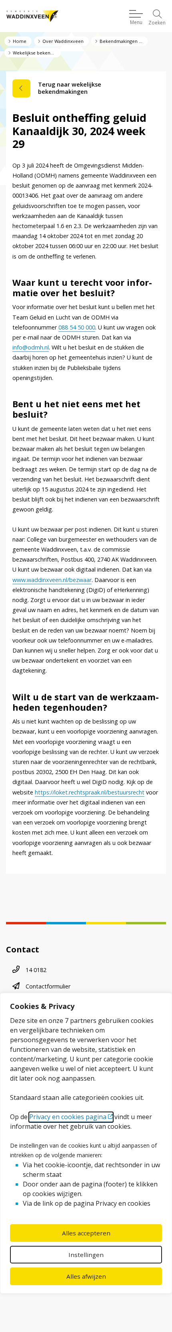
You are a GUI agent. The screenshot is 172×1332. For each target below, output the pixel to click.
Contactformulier (48, 986)
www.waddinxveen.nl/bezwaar (52, 580)
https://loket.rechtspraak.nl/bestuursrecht (89, 792)
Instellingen (86, 1255)
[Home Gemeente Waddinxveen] (32, 16)
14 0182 (36, 970)
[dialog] (86, 1143)
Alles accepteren (86, 1233)
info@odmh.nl (30, 347)
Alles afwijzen (86, 1276)
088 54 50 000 (76, 327)
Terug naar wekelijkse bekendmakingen (69, 88)
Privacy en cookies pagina (67, 1116)
